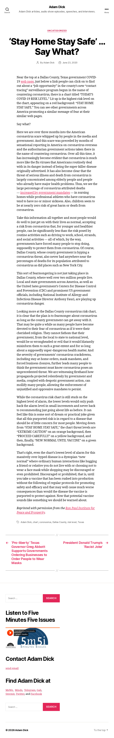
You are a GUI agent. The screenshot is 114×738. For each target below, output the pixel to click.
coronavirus (45, 522)
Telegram (29, 690)
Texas (81, 522)
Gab (39, 690)
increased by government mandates (45, 193)
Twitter (20, 694)
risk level (72, 522)
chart (35, 522)
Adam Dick (57, 7)
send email (12, 668)
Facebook (36, 694)
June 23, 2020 (70, 62)
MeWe (9, 690)
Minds (18, 690)
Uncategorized (57, 30)
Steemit (10, 694)
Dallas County (59, 522)
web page (27, 81)
